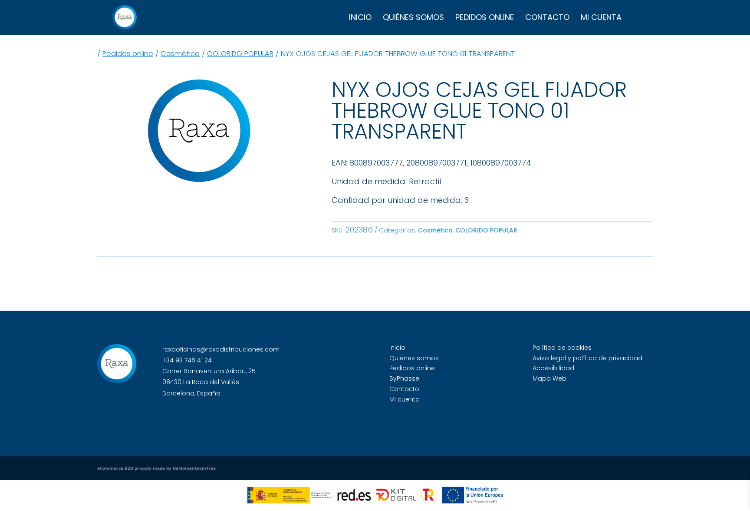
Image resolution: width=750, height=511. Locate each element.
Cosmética (180, 54)
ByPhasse (404, 378)
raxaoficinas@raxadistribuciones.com (221, 349)
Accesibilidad (553, 368)
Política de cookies (562, 347)
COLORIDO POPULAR (240, 54)
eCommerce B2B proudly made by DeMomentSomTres (156, 468)
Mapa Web (549, 378)
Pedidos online (484, 18)
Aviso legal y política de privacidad (587, 358)
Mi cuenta (601, 18)
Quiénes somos (413, 18)
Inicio (360, 18)
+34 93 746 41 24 (187, 360)
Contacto (547, 18)
